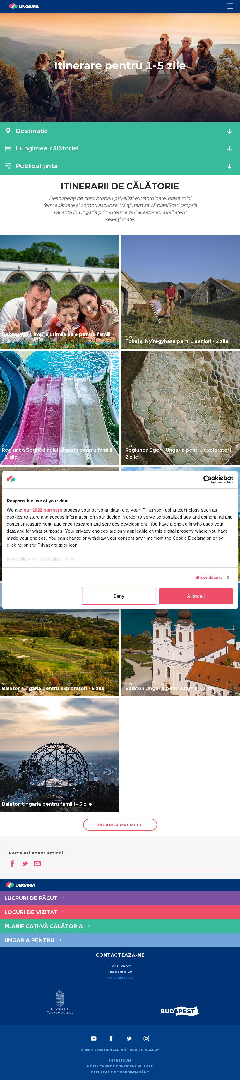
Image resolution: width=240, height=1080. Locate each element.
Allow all (196, 596)
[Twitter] (129, 1038)
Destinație (31, 130)
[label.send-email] (37, 864)
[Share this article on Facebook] (12, 864)
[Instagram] (146, 1038)
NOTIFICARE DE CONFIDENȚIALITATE (120, 1066)
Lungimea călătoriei (46, 148)
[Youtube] (94, 1038)
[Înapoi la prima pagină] (24, 6)
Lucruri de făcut (31, 898)
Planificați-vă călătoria (44, 926)
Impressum (120, 1060)
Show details (208, 577)
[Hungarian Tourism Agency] (60, 1002)
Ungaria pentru (30, 940)
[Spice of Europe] (180, 1011)
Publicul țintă (36, 165)
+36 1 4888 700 (120, 978)
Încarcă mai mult (120, 824)
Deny (119, 596)
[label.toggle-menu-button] (233, 6)
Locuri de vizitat (31, 912)
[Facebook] (111, 1038)
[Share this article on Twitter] (24, 864)
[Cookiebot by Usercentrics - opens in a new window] (207, 479)
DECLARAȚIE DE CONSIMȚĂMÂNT (120, 1072)
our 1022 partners (43, 509)
